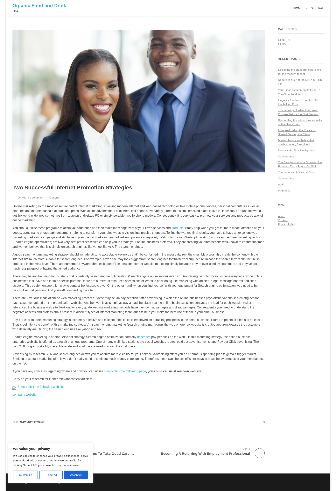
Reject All (51, 474)
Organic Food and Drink (39, 5)
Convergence (286, 156)
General (54, 197)
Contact (283, 220)
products (177, 228)
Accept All (76, 474)
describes (143, 337)
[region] (50, 462)
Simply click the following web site (41, 386)
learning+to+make (32, 421)
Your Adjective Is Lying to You (296, 172)
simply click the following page (125, 371)
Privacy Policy (286, 224)
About (281, 216)
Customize (25, 474)
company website (24, 394)
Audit (281, 184)
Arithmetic (284, 190)
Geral (282, 44)
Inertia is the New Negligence (296, 150)
